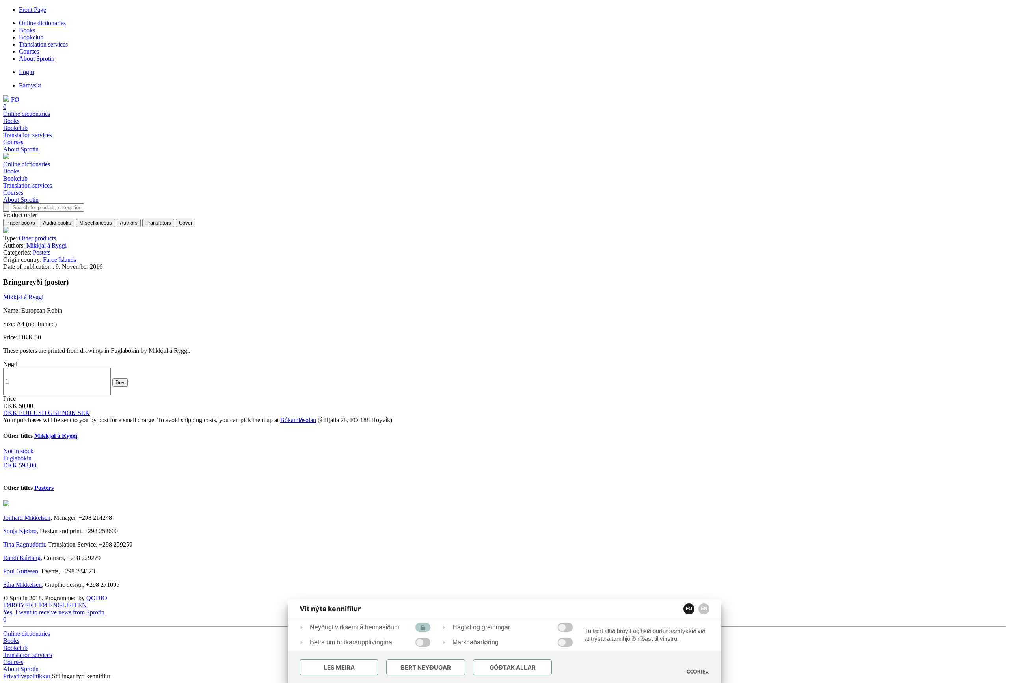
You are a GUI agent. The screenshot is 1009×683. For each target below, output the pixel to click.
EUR (26, 412)
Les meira (339, 667)
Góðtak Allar (513, 667)
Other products (37, 238)
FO (689, 608)
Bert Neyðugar (426, 667)
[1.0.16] (698, 671)
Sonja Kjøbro (20, 531)
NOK (70, 412)
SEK (84, 412)
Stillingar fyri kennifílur (81, 676)
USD (41, 412)
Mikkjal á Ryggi (46, 245)
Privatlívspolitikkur (27, 676)
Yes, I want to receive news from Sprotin (53, 612)
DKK (11, 412)
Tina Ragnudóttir (24, 544)
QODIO (96, 598)
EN (704, 608)
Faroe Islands (59, 259)
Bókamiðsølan (298, 420)
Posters (41, 252)
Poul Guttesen (20, 571)
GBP (55, 412)
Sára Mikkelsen (22, 584)
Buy (120, 382)
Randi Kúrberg (22, 558)
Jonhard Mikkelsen (26, 517)
